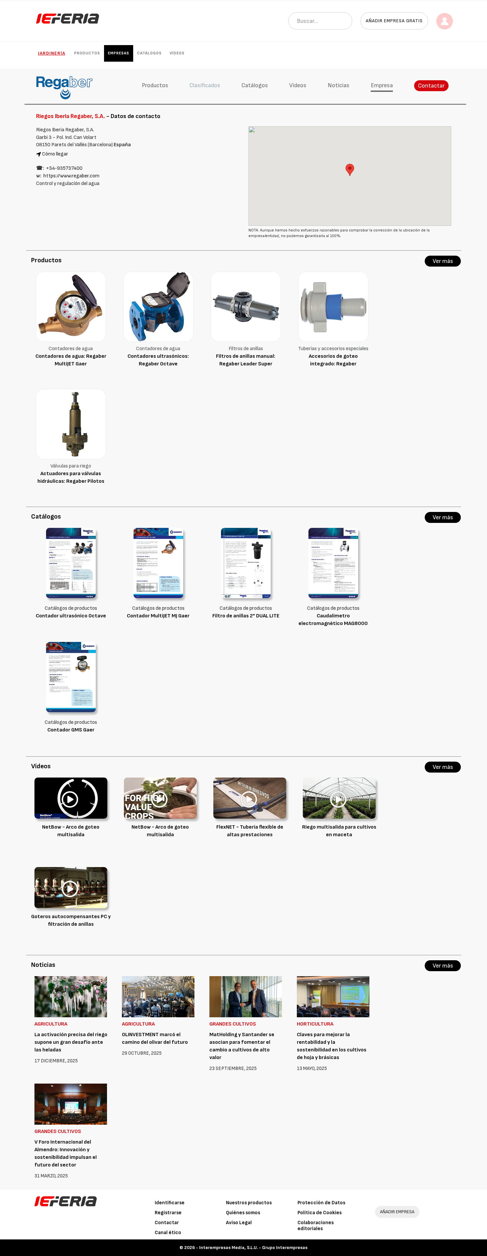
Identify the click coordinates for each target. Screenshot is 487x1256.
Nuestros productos (249, 1203)
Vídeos (177, 53)
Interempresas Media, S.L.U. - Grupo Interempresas (253, 1247)
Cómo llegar (55, 154)
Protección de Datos (321, 1203)
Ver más (443, 261)
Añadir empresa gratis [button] (394, 21)
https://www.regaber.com (71, 176)
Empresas (118, 53)
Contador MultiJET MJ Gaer (158, 616)
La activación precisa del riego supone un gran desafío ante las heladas (70, 1042)
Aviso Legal (239, 1223)
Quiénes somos (243, 1213)
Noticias (339, 85)
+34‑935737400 (64, 168)
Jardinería (51, 53)
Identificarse (170, 1203)
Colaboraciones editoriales (316, 1226)
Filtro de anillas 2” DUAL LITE (245, 616)
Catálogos (149, 53)
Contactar (431, 85)
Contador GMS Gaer (70, 730)
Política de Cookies (320, 1213)
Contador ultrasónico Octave (71, 616)
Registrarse (168, 1213)
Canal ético (168, 1232)
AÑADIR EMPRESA (397, 1212)
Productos (87, 53)
